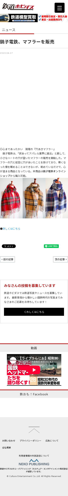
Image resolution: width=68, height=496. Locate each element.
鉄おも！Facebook (34, 394)
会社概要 (6, 447)
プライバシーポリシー (30, 440)
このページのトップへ (34, 429)
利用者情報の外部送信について (34, 455)
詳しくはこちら (11, 228)
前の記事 (8, 259)
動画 (34, 348)
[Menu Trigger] (60, 8)
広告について (52, 440)
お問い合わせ (8, 440)
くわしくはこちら (34, 312)
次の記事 (60, 259)
